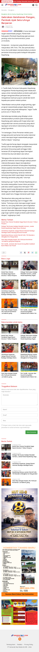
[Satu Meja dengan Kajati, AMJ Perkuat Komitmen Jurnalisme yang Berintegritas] (9, 303)
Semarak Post (8, 26)
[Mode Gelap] (33, 5)
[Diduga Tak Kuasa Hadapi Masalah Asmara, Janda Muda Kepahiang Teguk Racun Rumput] (29, 265)
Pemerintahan (28, 14)
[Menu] (2, 5)
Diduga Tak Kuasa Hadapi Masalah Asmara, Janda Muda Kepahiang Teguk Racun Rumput (17, 227)
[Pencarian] (36, 5)
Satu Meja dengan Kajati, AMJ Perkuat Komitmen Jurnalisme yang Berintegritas (16, 240)
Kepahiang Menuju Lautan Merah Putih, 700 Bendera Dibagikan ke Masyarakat (17, 236)
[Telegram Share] (32, 252)
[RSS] (19, 639)
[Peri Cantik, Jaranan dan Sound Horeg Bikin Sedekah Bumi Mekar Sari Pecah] (29, 303)
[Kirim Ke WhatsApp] (36, 252)
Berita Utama (12, 14)
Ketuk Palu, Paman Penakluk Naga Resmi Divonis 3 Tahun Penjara (19, 223)
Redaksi (19, 644)
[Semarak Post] (12, 5)
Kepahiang (19, 14)
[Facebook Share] (21, 252)
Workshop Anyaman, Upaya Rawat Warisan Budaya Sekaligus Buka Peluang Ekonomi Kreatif (18, 231)
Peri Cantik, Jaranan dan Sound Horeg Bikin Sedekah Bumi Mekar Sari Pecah (18, 244)
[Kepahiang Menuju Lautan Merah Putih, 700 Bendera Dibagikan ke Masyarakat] (29, 284)
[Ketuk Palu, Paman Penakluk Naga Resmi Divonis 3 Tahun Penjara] (9, 265)
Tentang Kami (10, 644)
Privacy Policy (28, 644)
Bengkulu (4, 14)
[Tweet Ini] (24, 252)
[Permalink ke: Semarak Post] (2, 27)
